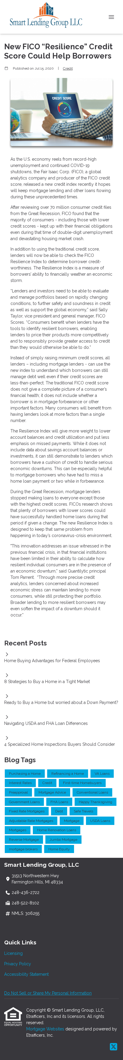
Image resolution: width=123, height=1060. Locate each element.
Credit (68, 68)
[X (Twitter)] (113, 1047)
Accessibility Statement (26, 974)
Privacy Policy (17, 963)
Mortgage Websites (45, 1029)
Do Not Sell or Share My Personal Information (48, 993)
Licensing (13, 953)
